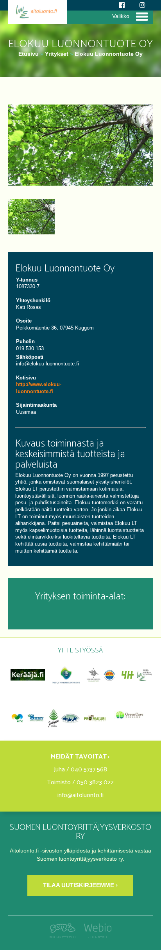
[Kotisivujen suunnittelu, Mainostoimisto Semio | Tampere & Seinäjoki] (65, 936)
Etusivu (28, 54)
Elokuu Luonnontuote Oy (109, 54)
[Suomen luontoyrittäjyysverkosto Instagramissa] (142, 5)
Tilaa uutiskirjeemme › (80, 885)
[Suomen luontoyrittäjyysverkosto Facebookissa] (121, 5)
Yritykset (56, 54)
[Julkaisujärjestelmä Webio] (95, 936)
